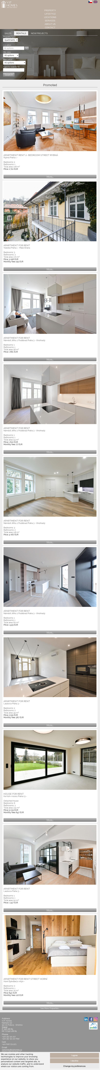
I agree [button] (74, 1055)
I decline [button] (74, 1060)
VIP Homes (6, 1)
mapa (4, 1027)
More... (50, 176)
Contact (50, 27)
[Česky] (90, 2)
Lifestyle (50, 13)
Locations (50, 17)
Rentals (21, 33)
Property (50, 10)
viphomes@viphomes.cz (12, 1050)
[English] (95, 2)
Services (50, 20)
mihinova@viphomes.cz (11, 1052)
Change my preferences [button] (74, 1066)
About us (50, 24)
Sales (8, 33)
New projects (39, 33)
